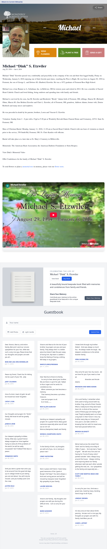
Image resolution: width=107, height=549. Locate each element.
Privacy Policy (48, 540)
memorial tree (27, 166)
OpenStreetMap (55, 543)
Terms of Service (59, 540)
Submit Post (95, 332)
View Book (55, 279)
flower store (59, 166)
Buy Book (67, 279)
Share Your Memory (93, 298)
